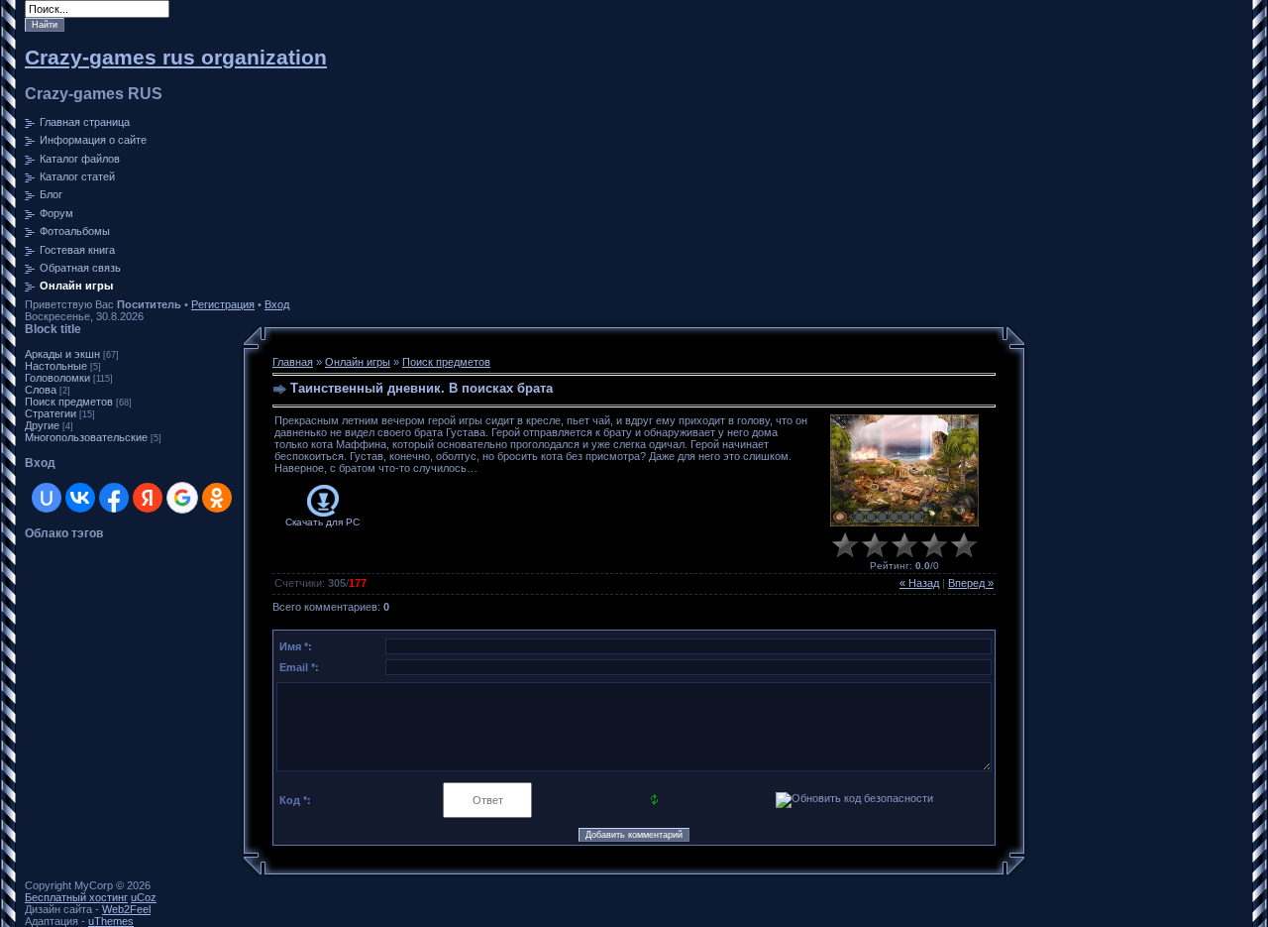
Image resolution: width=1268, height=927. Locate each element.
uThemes (111, 921)
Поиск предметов (69, 401)
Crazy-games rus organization (176, 57)
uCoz (144, 897)
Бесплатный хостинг (76, 897)
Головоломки (57, 378)
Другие (42, 425)
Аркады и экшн (62, 354)
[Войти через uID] (46, 498)
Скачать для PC (322, 522)
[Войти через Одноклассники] (217, 498)
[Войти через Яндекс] (147, 498)
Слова (40, 390)
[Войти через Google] (182, 498)
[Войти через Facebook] (114, 498)
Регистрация (223, 304)
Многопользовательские (86, 437)
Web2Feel (126, 909)
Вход (276, 304)
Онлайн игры (357, 362)
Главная (292, 362)
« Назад (919, 583)
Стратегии (50, 413)
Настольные (56, 366)
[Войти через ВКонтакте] (80, 498)
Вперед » (971, 583)
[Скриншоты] (904, 470)
